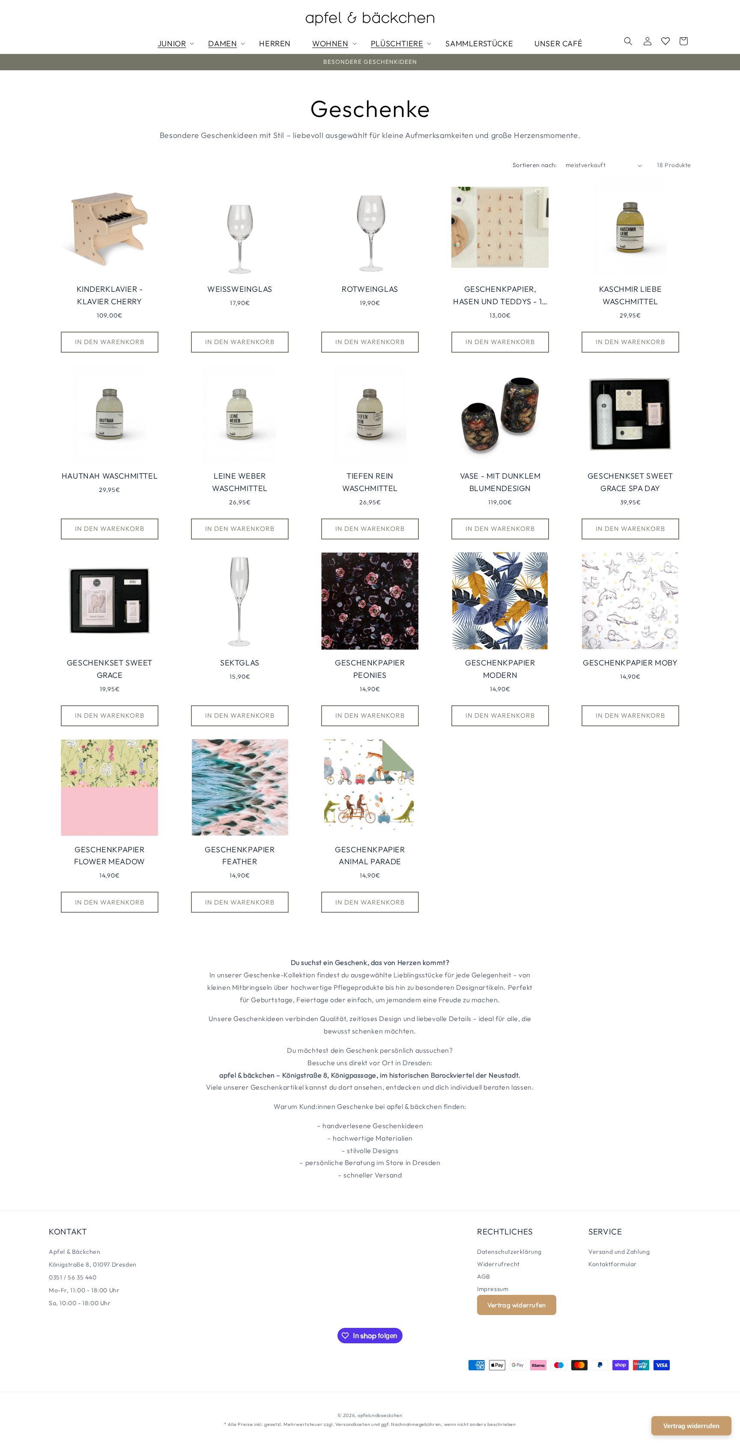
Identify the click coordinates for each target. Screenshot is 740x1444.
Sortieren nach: (535, 165)
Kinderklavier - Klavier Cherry (110, 295)
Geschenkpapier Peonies (370, 669)
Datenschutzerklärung (509, 1251)
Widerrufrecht (498, 1264)
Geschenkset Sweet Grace (109, 669)
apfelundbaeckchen (380, 1415)
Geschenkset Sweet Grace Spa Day (630, 482)
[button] (628, 41)
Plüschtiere (397, 43)
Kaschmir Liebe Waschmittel (630, 295)
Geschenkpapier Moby (630, 663)
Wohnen (330, 43)
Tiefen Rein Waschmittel (370, 482)
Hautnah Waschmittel (110, 476)
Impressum (492, 1289)
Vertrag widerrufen (516, 1305)
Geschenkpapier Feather (240, 856)
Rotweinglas (370, 289)
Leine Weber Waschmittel (240, 482)
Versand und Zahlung (619, 1251)
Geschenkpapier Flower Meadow (109, 856)
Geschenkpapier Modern (500, 669)
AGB (483, 1276)
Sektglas (240, 663)
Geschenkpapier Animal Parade (370, 856)
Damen (222, 43)
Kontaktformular (612, 1264)
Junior (172, 43)
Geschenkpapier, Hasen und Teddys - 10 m (500, 296)
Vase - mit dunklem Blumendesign (500, 482)
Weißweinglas (239, 289)
